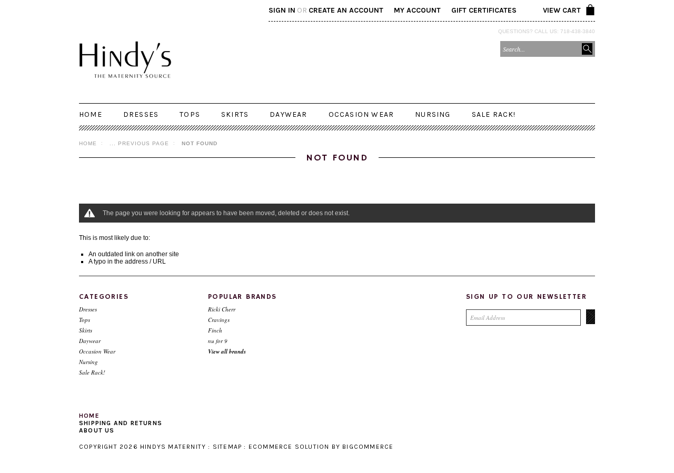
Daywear (288, 114)
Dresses (140, 114)
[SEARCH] (587, 49)
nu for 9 (217, 341)
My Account (417, 10)
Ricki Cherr (221, 309)
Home (88, 143)
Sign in (282, 10)
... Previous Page (139, 143)
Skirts (235, 114)
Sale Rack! (494, 114)
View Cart (562, 10)
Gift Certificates (484, 10)
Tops (190, 114)
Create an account (346, 10)
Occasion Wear (361, 114)
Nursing (432, 114)
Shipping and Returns (120, 423)
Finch (215, 330)
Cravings (219, 320)
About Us (97, 430)
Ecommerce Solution (289, 446)
